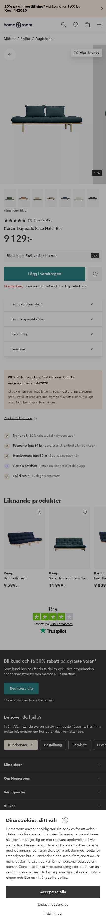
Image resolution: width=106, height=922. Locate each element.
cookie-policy (56, 877)
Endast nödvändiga (53, 904)
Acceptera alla (53, 892)
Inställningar (53, 913)
